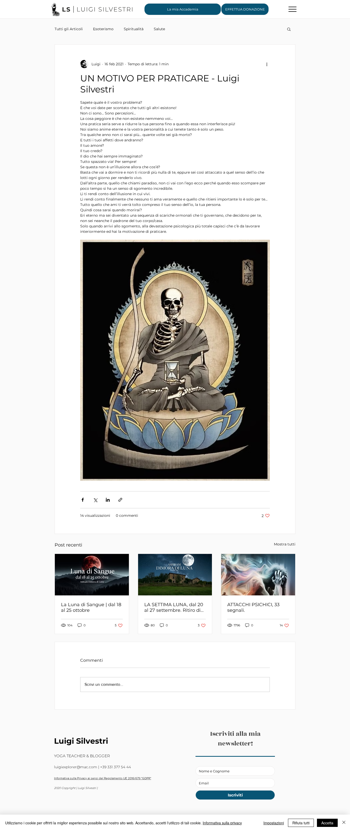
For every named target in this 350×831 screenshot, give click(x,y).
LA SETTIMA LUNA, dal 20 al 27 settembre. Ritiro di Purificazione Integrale (173, 607)
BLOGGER (100, 755)
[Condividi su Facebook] (82, 499)
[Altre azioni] (267, 64)
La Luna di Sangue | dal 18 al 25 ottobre (91, 607)
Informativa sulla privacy (222, 822)
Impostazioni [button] (273, 822)
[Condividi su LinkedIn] (107, 499)
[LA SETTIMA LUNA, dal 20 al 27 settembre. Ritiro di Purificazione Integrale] (175, 574)
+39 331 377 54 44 (115, 767)
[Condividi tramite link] (120, 499)
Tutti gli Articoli (69, 29)
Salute (159, 29)
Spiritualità (133, 29)
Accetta (327, 822)
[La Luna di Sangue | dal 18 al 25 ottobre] (92, 574)
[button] (245, 9)
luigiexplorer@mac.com (75, 767)
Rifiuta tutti (301, 822)
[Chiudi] (344, 823)
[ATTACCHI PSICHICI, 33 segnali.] (258, 574)
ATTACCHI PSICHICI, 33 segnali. (253, 607)
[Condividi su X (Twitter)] (95, 499)
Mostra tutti (284, 544)
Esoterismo (103, 29)
